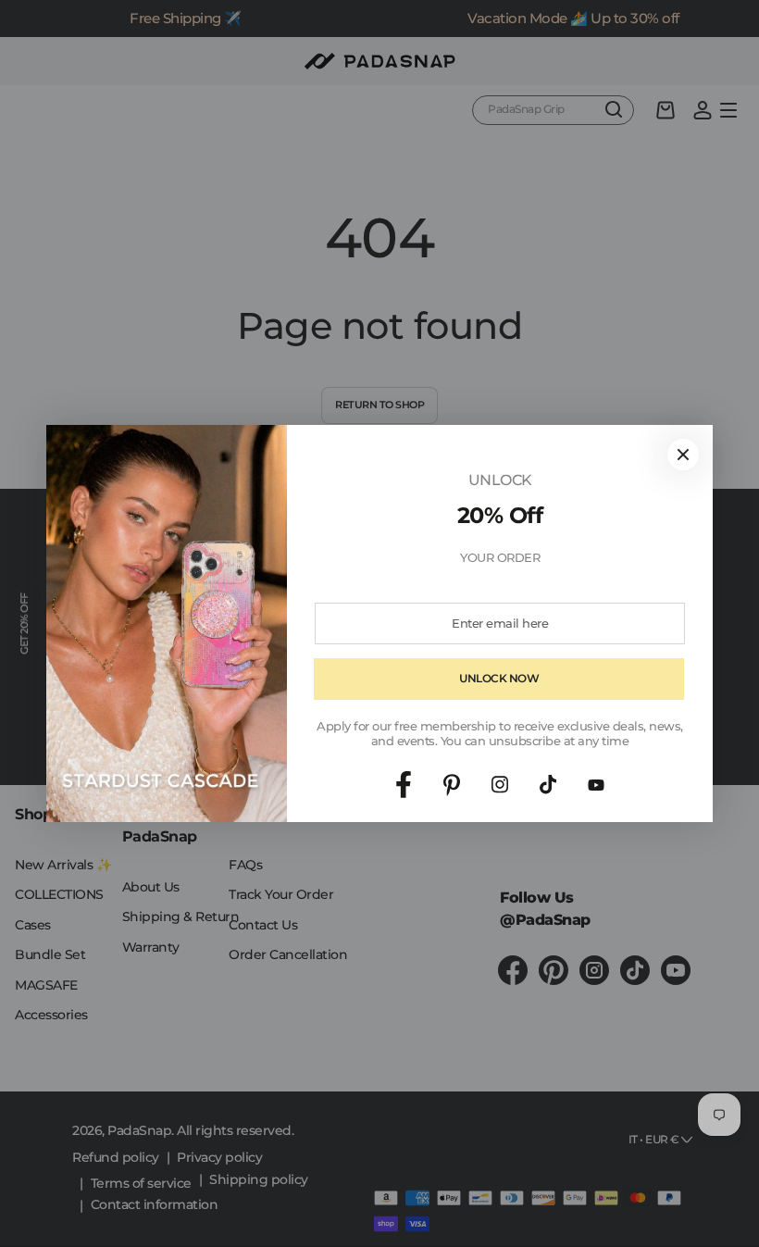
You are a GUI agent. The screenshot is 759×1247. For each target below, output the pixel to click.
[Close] (683, 454)
